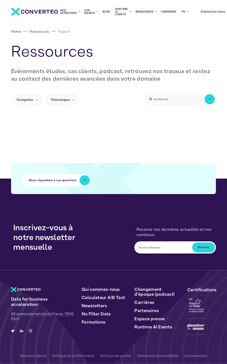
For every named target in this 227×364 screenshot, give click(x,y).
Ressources (39, 31)
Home (16, 31)
